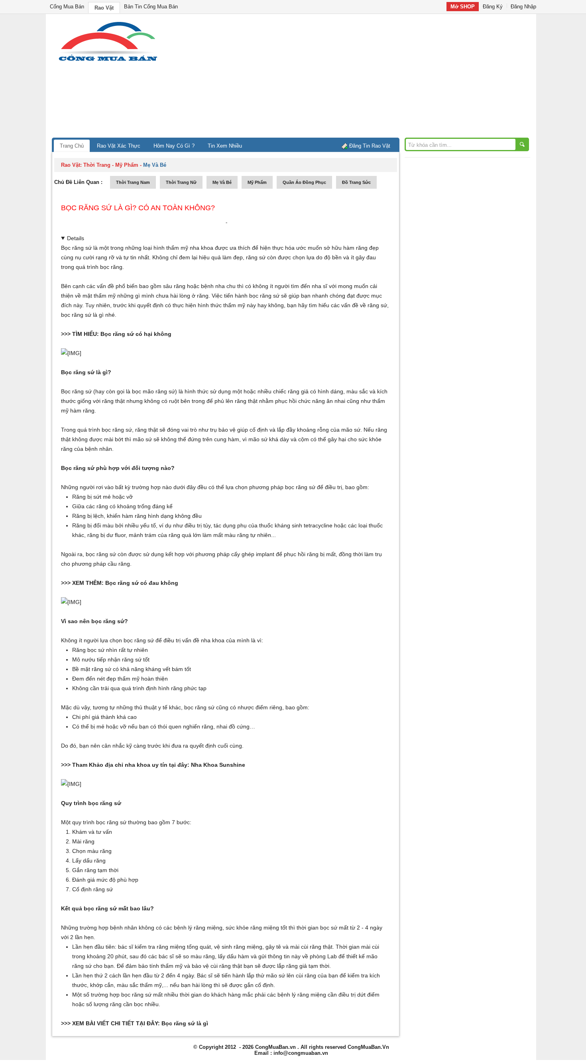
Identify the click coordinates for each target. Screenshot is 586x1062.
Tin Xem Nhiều (225, 146)
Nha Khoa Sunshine (218, 765)
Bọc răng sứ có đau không (141, 583)
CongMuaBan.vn (275, 1047)
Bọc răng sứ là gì (184, 1023)
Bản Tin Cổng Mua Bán (151, 7)
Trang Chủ (72, 146)
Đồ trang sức (356, 182)
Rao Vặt (104, 8)
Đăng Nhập (523, 7)
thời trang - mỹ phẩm (110, 165)
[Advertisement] (360, 78)
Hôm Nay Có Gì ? (174, 146)
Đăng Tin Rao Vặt (369, 146)
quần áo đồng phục (304, 182)
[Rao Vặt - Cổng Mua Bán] (108, 61)
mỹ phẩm (257, 182)
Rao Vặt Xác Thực (118, 146)
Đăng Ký (493, 7)
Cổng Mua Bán (67, 7)
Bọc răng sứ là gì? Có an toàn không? (138, 208)
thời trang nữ (181, 182)
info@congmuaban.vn (300, 1053)
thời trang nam (133, 182)
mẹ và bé (222, 182)
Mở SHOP (462, 7)
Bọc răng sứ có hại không (135, 334)
